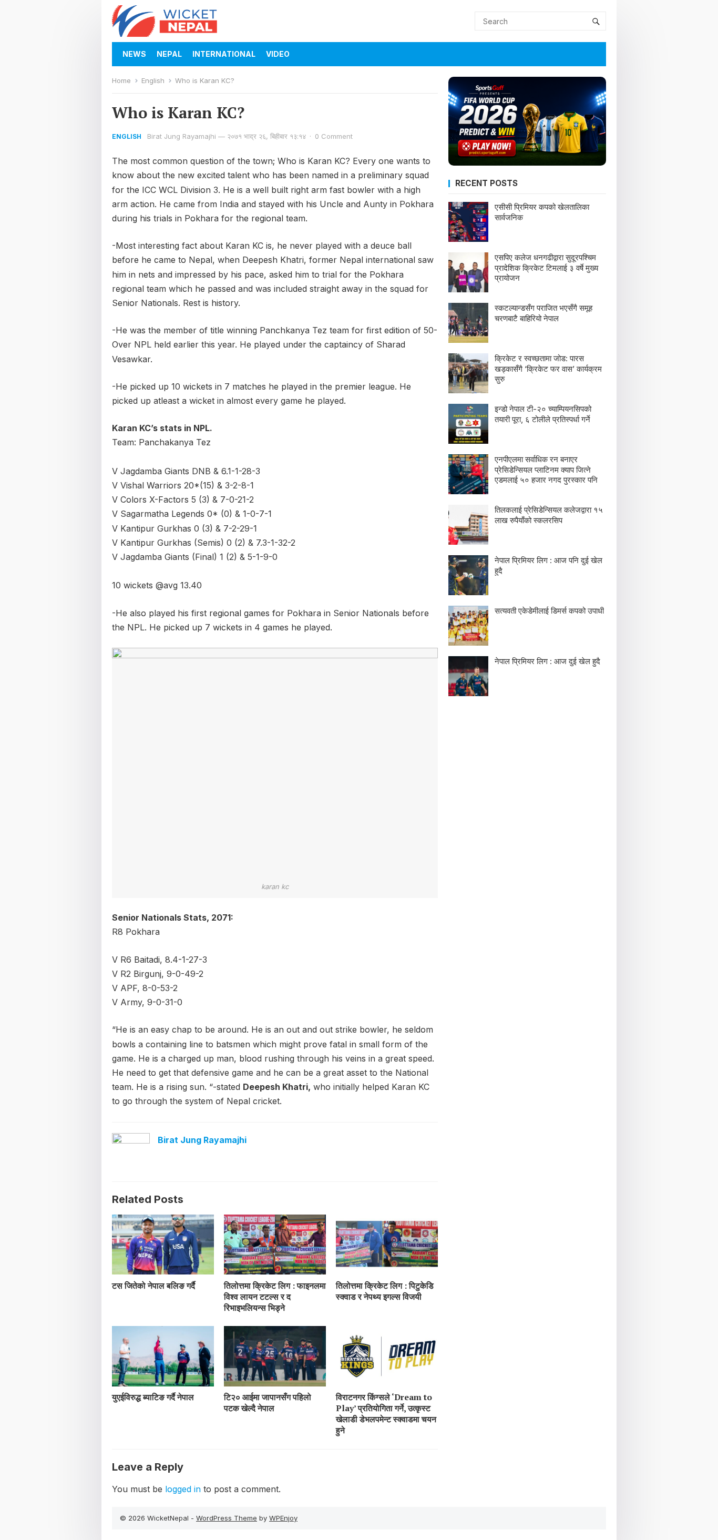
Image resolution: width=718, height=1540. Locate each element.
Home (121, 80)
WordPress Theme (226, 1518)
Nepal (169, 53)
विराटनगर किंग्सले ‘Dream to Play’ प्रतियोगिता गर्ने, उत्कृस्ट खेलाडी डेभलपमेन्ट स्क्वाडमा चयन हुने (386, 1413)
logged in (183, 1489)
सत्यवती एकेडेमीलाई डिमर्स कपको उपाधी (549, 611)
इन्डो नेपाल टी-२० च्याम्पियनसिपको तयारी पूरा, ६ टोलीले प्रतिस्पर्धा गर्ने (543, 414)
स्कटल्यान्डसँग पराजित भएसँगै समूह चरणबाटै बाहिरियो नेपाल (543, 313)
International (223, 53)
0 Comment (334, 136)
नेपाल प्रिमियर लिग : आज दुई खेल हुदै (547, 661)
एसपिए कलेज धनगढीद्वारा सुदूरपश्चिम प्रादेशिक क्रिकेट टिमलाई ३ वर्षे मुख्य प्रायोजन (546, 267)
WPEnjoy (283, 1518)
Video (278, 53)
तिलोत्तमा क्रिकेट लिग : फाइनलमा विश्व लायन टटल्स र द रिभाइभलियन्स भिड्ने (275, 1296)
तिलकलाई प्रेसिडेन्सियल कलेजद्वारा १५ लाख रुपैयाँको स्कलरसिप (549, 515)
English (153, 80)
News (134, 53)
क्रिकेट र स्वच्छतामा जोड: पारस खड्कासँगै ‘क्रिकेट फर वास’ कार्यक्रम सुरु (548, 368)
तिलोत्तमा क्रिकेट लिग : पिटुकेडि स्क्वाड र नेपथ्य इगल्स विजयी (385, 1291)
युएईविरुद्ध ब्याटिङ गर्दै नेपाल (153, 1397)
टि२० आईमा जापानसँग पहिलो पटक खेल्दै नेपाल (267, 1402)
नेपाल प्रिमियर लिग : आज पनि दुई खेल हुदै (548, 565)
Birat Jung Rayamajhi (181, 136)
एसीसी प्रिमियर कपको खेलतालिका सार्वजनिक (542, 212)
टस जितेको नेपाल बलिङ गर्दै (153, 1285)
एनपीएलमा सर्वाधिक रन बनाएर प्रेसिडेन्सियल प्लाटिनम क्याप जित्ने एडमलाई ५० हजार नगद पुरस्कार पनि (546, 469)
